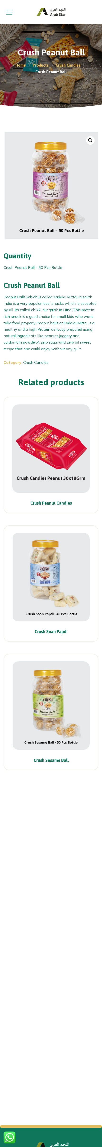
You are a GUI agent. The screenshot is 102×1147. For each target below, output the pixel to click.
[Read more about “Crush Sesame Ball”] (84, 755)
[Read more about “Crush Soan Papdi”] (84, 626)
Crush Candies (35, 362)
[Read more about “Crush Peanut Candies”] (84, 498)
